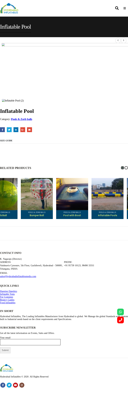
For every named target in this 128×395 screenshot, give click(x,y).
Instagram (21, 385)
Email (29, 129)
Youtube (15, 385)
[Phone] (120, 320)
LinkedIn (16, 129)
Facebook (2, 129)
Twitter (9, 129)
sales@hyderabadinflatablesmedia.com (18, 276)
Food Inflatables (7, 302)
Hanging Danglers (8, 291)
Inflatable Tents (7, 294)
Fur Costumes (6, 297)
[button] (122, 167)
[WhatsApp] (120, 312)
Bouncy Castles (7, 299)
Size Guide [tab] (6, 140)
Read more (12, 184)
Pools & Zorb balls (21, 119)
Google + (22, 129)
